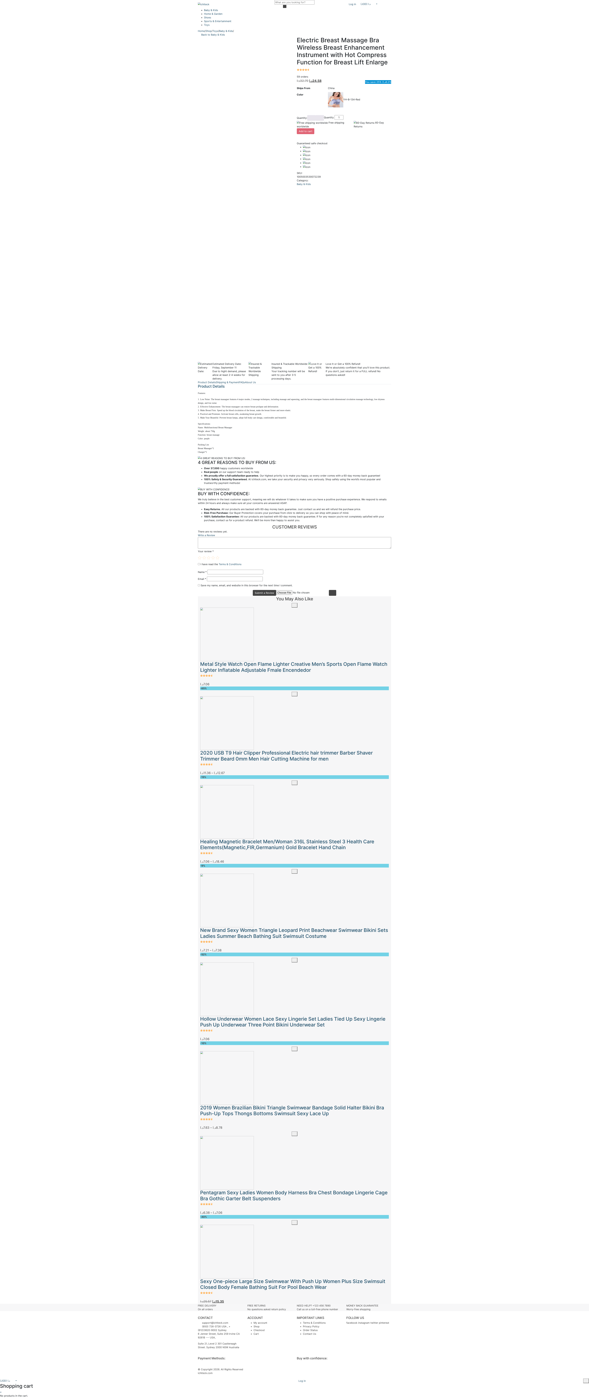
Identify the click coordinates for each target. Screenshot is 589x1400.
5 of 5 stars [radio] (217, 558)
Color (300, 94)
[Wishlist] (383, 4)
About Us (250, 382)
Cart (256, 1333)
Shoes (207, 17)
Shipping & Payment (227, 382)
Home (201, 30)
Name (202, 572)
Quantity (329, 117)
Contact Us (309, 1333)
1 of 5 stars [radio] (200, 558)
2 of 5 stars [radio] (204, 558)
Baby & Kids (211, 10)
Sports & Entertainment (217, 21)
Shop (209, 30)
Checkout (259, 1330)
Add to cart (305, 131)
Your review (206, 551)
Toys (207, 24)
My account (260, 1322)
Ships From (303, 88)
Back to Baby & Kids (213, 34)
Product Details (207, 382)
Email (202, 578)
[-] (311, 118)
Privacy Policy (311, 1326)
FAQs (242, 382)
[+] (320, 118)
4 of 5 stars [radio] (213, 558)
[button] (369, 4)
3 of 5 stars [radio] (208, 558)
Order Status (310, 1330)
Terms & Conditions (230, 564)
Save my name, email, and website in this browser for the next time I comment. (247, 585)
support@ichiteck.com (214, 1322)
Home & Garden (213, 13)
